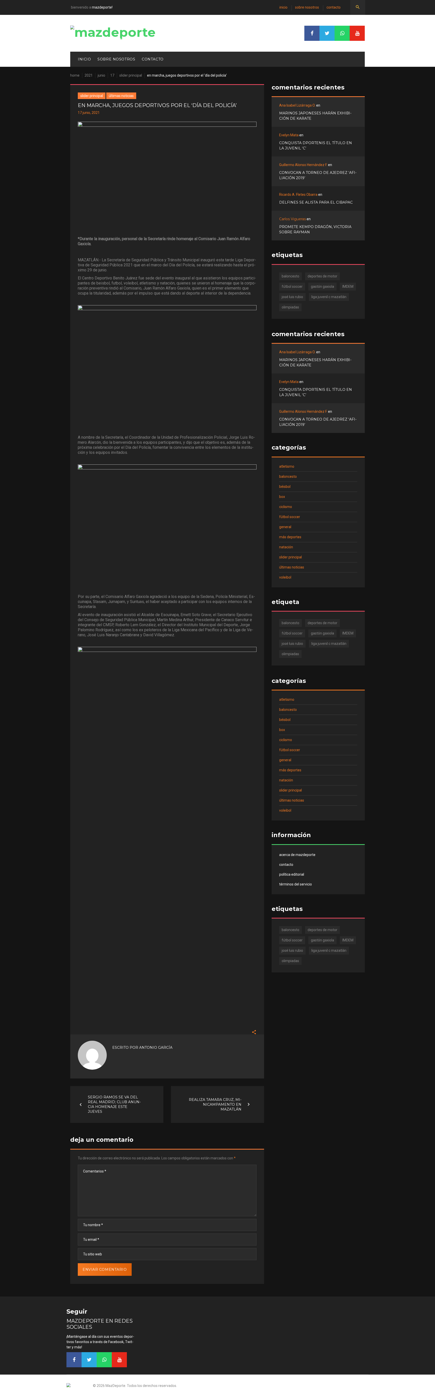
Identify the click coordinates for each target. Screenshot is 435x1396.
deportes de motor (322, 276)
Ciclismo (285, 507)
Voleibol (285, 577)
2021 (89, 75)
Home (75, 75)
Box (282, 497)
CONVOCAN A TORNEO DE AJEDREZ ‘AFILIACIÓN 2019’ (317, 175)
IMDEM (347, 286)
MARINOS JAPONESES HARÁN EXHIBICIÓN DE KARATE (315, 116)
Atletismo (286, 466)
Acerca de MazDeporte (297, 855)
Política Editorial (291, 874)
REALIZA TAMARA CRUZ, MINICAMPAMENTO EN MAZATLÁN (215, 1104)
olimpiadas (290, 307)
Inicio (283, 7)
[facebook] (311, 33)
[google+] (342, 33)
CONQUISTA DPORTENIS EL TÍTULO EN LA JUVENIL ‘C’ (315, 145)
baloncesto (290, 276)
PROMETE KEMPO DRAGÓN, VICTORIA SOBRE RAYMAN (315, 229)
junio (101, 75)
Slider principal (130, 75)
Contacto (334, 7)
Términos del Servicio (295, 884)
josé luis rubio (292, 297)
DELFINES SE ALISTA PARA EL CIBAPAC (316, 202)
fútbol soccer (292, 286)
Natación (286, 547)
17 (112, 75)
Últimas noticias (121, 96)
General (285, 527)
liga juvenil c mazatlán (328, 297)
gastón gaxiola (322, 286)
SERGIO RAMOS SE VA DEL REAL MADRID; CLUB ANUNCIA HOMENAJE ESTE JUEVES (114, 1104)
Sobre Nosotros (307, 7)
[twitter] (327, 33)
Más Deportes (290, 537)
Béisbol (285, 487)
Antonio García (155, 1047)
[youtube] (357, 33)
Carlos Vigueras (292, 219)
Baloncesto (288, 476)
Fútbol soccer (289, 517)
